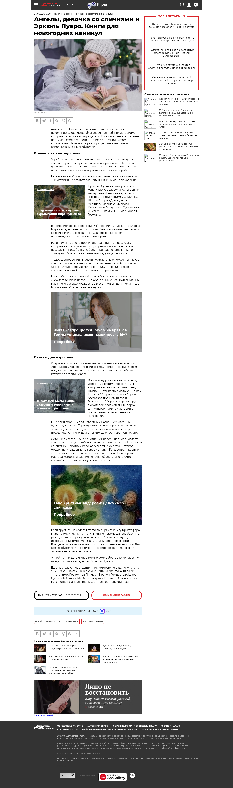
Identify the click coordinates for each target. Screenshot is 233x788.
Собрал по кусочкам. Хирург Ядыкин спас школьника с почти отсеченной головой (179, 102)
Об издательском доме (70, 726)
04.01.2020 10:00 (42, 14)
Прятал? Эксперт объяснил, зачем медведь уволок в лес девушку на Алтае (177, 124)
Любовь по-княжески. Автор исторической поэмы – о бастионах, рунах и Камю (64, 670)
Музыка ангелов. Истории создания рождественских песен (66, 647)
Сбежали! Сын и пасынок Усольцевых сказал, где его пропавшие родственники (179, 158)
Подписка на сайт (170, 726)
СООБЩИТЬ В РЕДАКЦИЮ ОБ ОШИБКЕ (159, 729)
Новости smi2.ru (45, 715)
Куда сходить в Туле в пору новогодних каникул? (117, 647)
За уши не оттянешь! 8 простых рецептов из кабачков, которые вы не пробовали (179, 147)
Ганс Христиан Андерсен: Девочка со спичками (89, 505)
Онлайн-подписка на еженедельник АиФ (134, 726)
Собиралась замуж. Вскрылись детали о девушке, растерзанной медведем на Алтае (176, 113)
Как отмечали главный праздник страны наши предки (66, 658)
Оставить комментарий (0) (117, 595)
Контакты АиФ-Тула (67, 729)
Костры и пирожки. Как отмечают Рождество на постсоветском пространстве (120, 659)
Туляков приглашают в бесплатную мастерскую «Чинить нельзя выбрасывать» (172, 53)
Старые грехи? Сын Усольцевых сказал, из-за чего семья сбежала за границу (178, 135)
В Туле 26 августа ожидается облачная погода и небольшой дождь (171, 66)
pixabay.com (40, 112)
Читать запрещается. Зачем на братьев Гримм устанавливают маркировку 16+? (90, 332)
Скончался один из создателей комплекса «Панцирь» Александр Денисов (172, 80)
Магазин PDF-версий (97, 726)
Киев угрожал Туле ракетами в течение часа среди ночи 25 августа (171, 25)
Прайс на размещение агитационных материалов (109, 729)
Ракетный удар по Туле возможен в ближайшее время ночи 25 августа (171, 39)
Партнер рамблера (87, 775)
